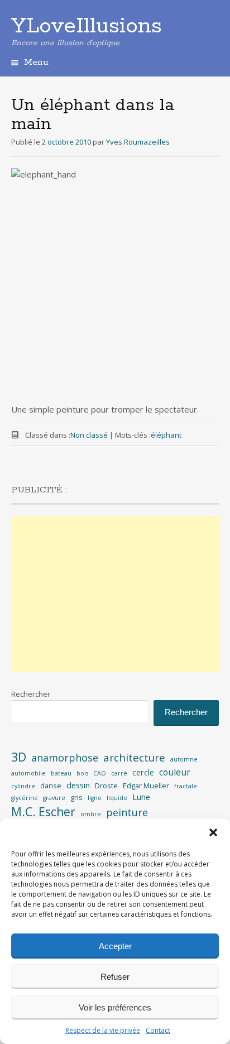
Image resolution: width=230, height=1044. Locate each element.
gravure (54, 798)
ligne (95, 798)
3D (18, 757)
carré (119, 773)
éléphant (166, 435)
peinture (127, 812)
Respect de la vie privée (102, 1030)
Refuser (115, 976)
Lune (141, 797)
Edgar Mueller (146, 785)
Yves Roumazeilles (138, 142)
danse (50, 785)
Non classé (89, 435)
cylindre (23, 786)
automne (184, 759)
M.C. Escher (43, 812)
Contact (158, 1030)
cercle (143, 772)
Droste (106, 785)
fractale (185, 786)
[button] (213, 832)
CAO (99, 773)
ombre (90, 814)
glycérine (24, 798)
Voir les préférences (115, 1007)
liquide (117, 798)
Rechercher (30, 694)
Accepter (115, 946)
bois (82, 773)
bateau (61, 773)
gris (76, 797)
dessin (78, 785)
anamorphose (64, 757)
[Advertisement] (115, 594)
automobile (28, 773)
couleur (174, 772)
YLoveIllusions (86, 26)
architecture (134, 757)
